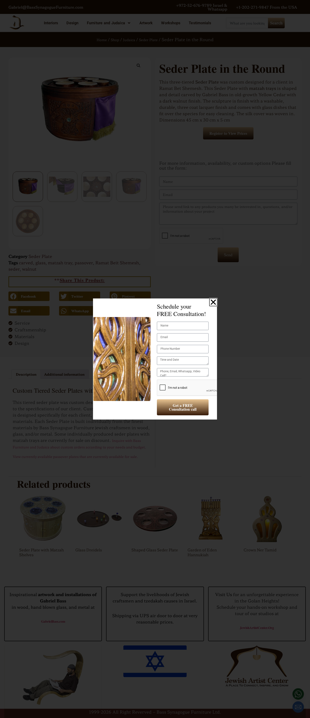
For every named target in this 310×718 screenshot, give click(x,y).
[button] (213, 302)
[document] (155, 359)
